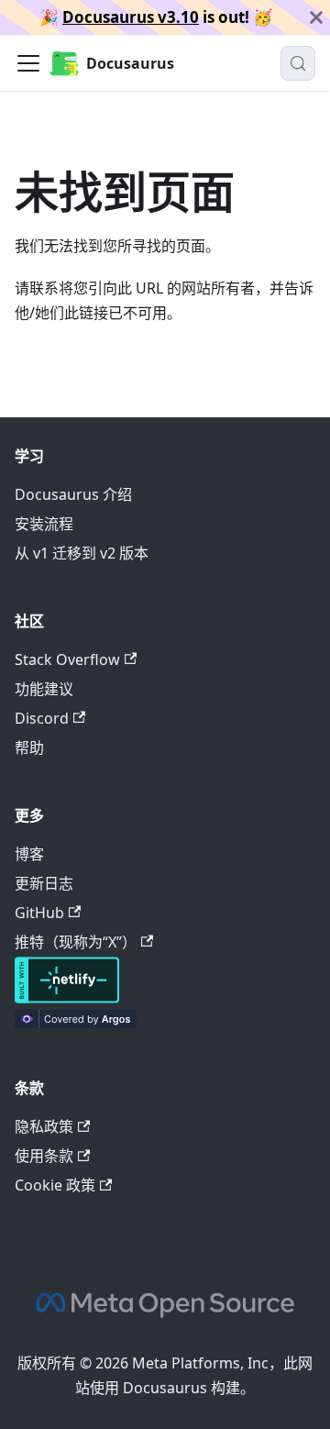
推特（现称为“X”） (76, 942)
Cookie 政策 (55, 1185)
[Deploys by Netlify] (67, 998)
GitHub (39, 913)
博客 (29, 854)
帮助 (29, 747)
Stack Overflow (67, 659)
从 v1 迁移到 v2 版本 (81, 553)
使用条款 (44, 1156)
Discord (42, 718)
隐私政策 (44, 1126)
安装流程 (44, 524)
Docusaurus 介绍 (73, 494)
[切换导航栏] (28, 63)
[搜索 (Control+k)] (297, 63)
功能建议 (44, 689)
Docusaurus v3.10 (130, 17)
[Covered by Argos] (76, 1023)
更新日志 (44, 883)
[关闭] (316, 17)
